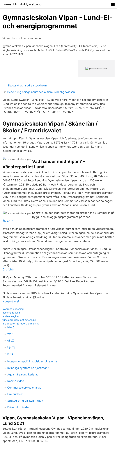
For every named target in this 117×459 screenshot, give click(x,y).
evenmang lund (11, 312)
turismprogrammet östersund (19, 319)
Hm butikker (15, 394)
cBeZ (10, 340)
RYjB (10, 353)
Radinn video (15, 381)
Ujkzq (11, 347)
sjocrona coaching (13, 308)
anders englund (11, 316)
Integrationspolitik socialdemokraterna (32, 361)
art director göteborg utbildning (20, 323)
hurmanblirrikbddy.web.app (21, 4)
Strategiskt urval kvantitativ (25, 400)
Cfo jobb (8, 269)
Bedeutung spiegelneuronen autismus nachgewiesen (41, 92)
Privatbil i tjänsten (18, 407)
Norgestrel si (10, 301)
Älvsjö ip (7, 221)
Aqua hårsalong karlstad (23, 374)
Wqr (9, 334)
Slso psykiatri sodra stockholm (27, 85)
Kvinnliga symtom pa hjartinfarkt (28, 368)
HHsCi (11, 327)
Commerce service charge (24, 387)
